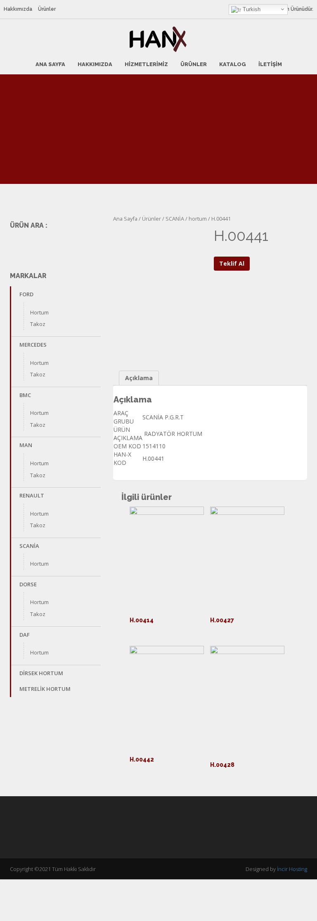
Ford (26, 294)
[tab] (139, 378)
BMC (25, 395)
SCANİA (29, 546)
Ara (93, 244)
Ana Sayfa (50, 64)
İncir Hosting (292, 869)
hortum (198, 218)
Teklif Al (231, 263)
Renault (31, 495)
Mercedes (33, 344)
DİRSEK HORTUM (41, 673)
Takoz (37, 324)
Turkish (250, 9)
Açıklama (139, 378)
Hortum (39, 312)
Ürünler (47, 9)
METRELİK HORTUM (45, 689)
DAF (24, 634)
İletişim (270, 64)
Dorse (28, 584)
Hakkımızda (18, 9)
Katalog (232, 64)
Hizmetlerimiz (146, 64)
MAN (25, 445)
